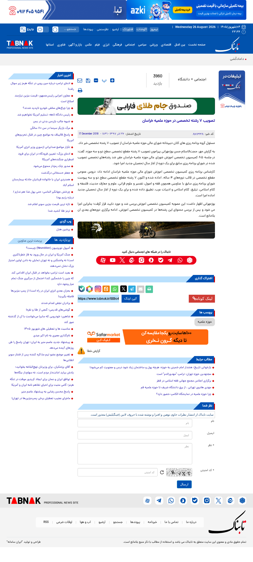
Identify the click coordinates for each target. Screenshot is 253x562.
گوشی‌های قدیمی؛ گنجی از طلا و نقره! (48, 310)
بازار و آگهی (75, 44)
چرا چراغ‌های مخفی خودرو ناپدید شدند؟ (46, 108)
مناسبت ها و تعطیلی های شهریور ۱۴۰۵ (47, 329)
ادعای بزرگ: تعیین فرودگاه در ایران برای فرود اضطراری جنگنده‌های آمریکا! (46, 157)
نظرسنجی (102, 29)
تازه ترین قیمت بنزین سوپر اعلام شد (49, 204)
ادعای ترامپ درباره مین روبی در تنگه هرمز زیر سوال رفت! (42, 86)
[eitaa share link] (106, 289)
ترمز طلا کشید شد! (59, 211)
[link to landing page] (228, 45)
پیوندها (88, 29)
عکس (88, 44)
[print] (80, 90)
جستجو (118, 522)
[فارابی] (146, 106)
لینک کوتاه (204, 298)
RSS (46, 522)
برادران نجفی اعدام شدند (55, 303)
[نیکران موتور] (146, 230)
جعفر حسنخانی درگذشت (55, 173)
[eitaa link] (132, 260)
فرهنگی (117, 44)
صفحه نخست (196, 44)
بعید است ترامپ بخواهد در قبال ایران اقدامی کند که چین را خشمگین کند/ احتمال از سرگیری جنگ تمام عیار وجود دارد (42, 279)
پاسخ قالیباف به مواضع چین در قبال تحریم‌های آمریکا (44, 138)
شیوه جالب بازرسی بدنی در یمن (51, 121)
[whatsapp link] (180, 260)
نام (212, 421)
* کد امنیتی (207, 470)
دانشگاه (184, 80)
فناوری (61, 44)
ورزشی (154, 44)
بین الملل (179, 44)
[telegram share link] (132, 289)
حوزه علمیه (205, 322)
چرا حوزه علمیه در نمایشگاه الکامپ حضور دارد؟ (183, 394)
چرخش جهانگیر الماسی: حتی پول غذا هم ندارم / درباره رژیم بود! (43, 195)
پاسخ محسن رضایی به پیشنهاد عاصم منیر (45, 392)
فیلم (97, 44)
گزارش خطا (93, 351)
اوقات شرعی (64, 522)
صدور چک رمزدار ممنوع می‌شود (51, 166)
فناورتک (128, 29)
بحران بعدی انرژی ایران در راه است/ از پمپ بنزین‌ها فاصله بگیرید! (42, 294)
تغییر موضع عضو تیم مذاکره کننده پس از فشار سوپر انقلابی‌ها (41, 358)
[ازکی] (186, 10)
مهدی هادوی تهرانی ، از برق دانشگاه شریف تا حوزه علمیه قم (176, 387)
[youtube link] (112, 260)
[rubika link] (190, 260)
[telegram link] (170, 260)
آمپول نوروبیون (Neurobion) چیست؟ (48, 248)
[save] (88, 81)
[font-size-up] (112, 80)
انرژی (106, 44)
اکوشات (142, 29)
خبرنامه (152, 522)
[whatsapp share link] (114, 289)
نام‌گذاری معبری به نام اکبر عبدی (51, 336)
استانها (50, 44)
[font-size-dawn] (96, 80)
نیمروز (154, 29)
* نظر (211, 445)
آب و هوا (85, 522)
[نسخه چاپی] (149, 289)
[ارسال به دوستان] (140, 289)
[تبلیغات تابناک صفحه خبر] (232, 90)
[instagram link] (141, 260)
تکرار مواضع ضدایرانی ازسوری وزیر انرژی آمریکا (43, 147)
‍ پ (103, 80)
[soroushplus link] (151, 260)
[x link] (122, 260)
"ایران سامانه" (15, 542)
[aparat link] (103, 260)
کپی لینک (130, 298)
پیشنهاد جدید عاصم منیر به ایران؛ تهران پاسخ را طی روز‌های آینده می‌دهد (41, 345)
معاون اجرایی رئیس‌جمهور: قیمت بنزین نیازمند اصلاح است (44, 99)
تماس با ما (171, 522)
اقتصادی (166, 44)
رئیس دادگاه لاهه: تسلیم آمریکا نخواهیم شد (43, 115)
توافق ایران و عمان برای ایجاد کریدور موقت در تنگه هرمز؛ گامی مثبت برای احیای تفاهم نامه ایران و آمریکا (42, 382)
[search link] (55, 29)
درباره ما (191, 522)
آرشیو (115, 29)
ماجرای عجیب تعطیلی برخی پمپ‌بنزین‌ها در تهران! (41, 398)
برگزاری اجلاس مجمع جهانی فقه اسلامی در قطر (184, 381)
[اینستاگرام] (97, 288)
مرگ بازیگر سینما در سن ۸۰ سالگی (50, 128)
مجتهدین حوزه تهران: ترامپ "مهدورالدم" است (184, 374)
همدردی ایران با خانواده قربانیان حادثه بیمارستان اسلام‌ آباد (43, 183)
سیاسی (142, 44)
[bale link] (161, 260)
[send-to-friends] (80, 80)
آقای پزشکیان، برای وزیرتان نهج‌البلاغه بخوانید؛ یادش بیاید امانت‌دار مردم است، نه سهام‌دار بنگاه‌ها (44, 370)
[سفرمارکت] (146, 337)
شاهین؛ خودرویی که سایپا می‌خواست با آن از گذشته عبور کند (41, 320)
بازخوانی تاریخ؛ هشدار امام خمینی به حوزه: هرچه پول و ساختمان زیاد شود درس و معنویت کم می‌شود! (150, 367)
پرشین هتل (63, 229)
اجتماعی (130, 44)
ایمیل (210, 433)
